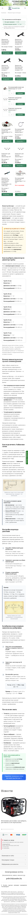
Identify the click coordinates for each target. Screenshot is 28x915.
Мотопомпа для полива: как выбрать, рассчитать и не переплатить (14, 821)
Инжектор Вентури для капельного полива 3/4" (19, 42)
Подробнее (20, 194)
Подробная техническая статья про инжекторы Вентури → (14, 777)
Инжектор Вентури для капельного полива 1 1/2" (19, 68)
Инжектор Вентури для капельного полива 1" (5, 68)
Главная (3, 13)
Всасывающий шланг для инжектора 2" (19, 130)
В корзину (20, 93)
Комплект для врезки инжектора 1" (15, 109)
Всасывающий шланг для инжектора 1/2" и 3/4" (16, 88)
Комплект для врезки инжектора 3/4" (15, 98)
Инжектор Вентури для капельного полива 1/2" (5, 42)
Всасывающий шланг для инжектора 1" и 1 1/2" (20, 180)
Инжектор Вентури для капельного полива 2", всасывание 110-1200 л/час (7, 181)
